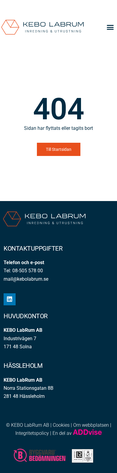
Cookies (61, 425)
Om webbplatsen (91, 425)
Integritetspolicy (32, 433)
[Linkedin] (10, 299)
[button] (110, 27)
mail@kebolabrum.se (26, 279)
